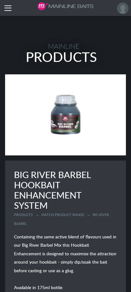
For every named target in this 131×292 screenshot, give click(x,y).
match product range (62, 214)
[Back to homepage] (65, 6)
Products (23, 214)
